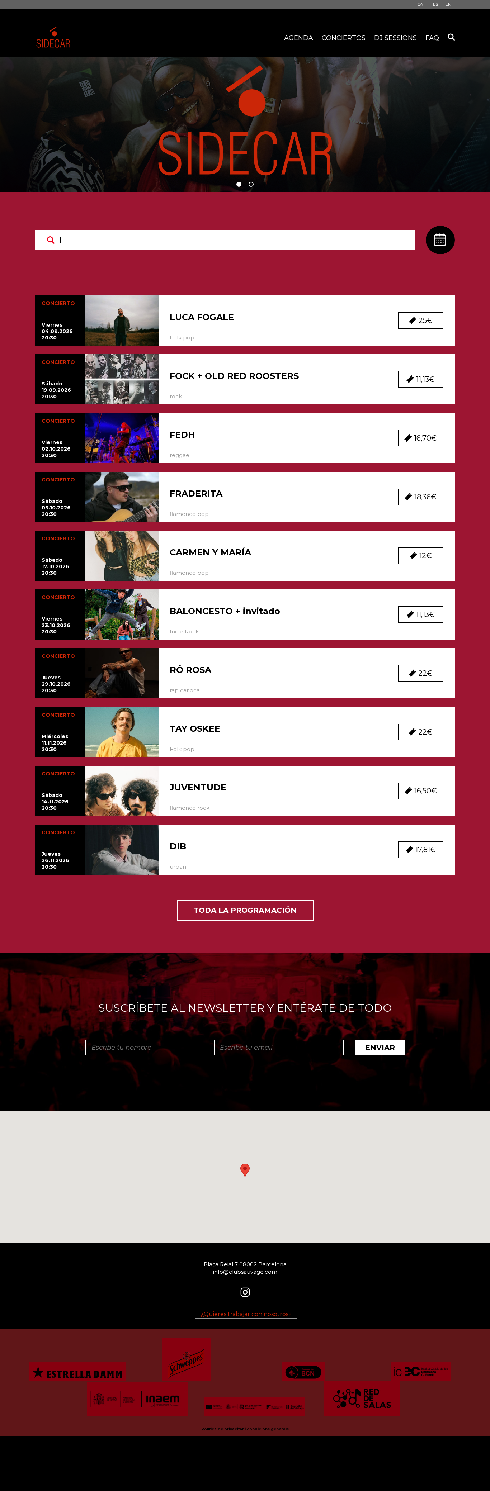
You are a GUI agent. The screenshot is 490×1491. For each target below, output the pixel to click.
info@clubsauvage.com (245, 1271)
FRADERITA (196, 493)
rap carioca (185, 690)
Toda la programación (245, 910)
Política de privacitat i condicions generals (245, 1429)
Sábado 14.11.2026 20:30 (55, 801)
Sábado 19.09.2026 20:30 (56, 390)
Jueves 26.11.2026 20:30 (55, 860)
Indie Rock (184, 631)
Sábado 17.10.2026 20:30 (55, 566)
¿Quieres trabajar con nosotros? (246, 1314)
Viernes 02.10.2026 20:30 (56, 449)
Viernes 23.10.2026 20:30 (56, 625)
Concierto (58, 303)
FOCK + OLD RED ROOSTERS (234, 376)
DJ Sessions (395, 38)
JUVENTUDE (198, 787)
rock (176, 396)
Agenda (298, 38)
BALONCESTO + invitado (225, 611)
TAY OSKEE (195, 728)
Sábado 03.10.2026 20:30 (56, 507)
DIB (178, 846)
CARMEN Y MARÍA (210, 552)
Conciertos (344, 38)
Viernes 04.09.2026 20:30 (57, 331)
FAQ (432, 38)
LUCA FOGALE (202, 317)
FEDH (182, 434)
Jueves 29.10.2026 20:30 (56, 684)
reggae (179, 455)
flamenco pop (189, 514)
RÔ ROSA (190, 670)
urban (178, 866)
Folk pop (182, 337)
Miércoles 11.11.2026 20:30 (55, 742)
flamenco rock (189, 807)
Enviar (380, 1047)
